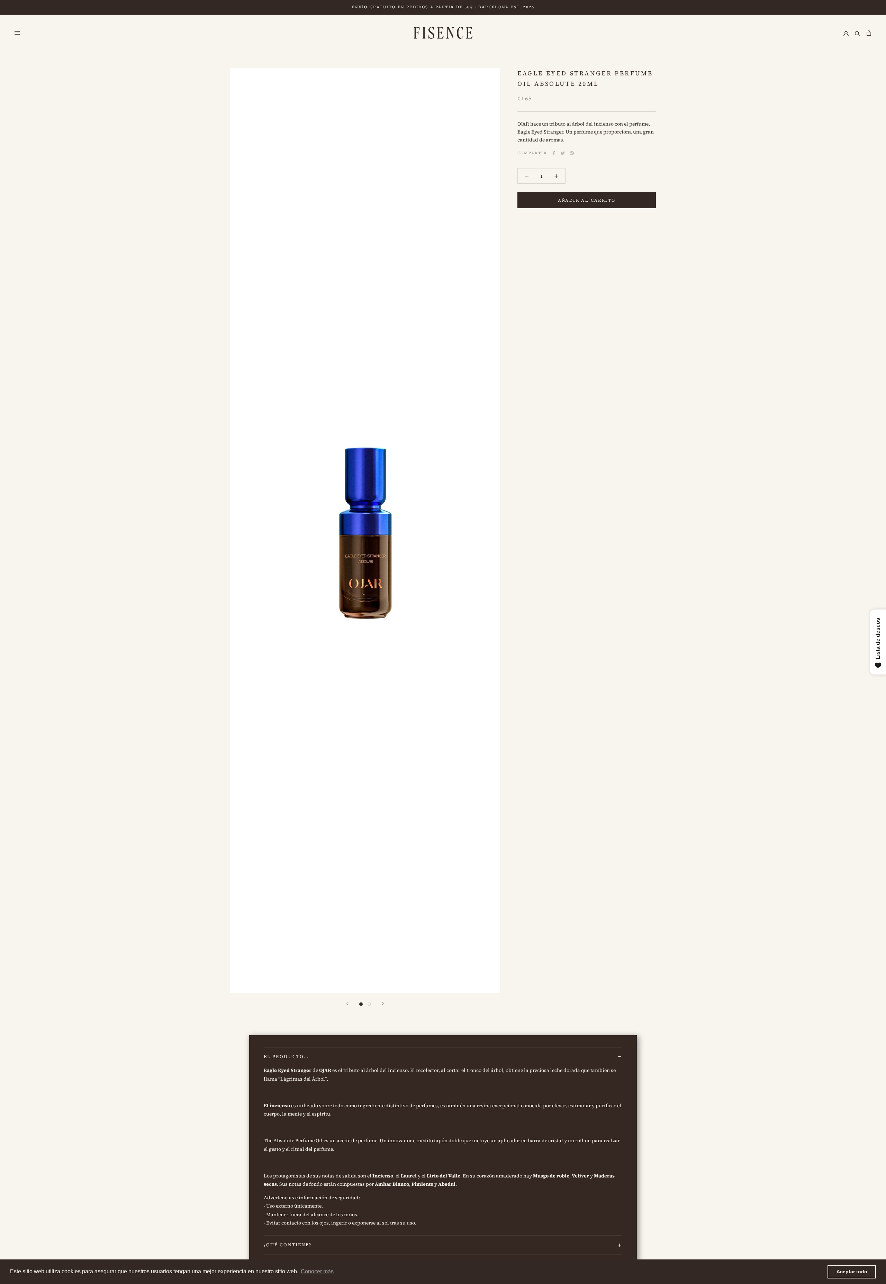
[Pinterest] (572, 153)
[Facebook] (554, 153)
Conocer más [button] (317, 1271)
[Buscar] (857, 33)
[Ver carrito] (868, 33)
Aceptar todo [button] (852, 1271)
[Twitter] (563, 153)
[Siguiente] (383, 1003)
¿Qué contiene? (287, 1245)
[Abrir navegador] (17, 33)
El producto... (286, 1057)
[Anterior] (347, 1003)
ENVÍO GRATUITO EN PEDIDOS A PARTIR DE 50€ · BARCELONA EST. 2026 (443, 7)
